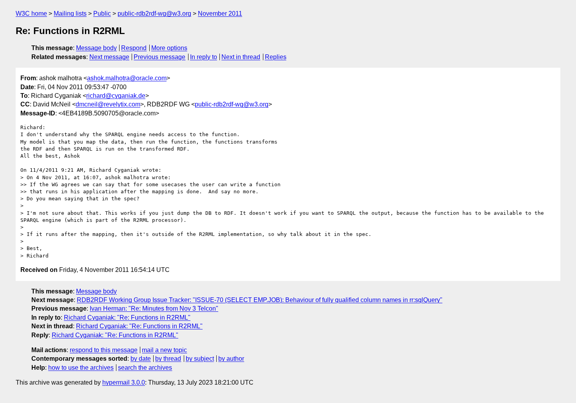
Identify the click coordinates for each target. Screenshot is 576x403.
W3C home (31, 13)
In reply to (203, 57)
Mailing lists (70, 13)
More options (169, 48)
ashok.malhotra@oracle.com (127, 78)
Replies (275, 57)
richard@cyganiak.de (115, 95)
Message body (96, 48)
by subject (200, 358)
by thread (168, 358)
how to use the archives (81, 367)
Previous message (159, 57)
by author (231, 358)
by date (140, 358)
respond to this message (104, 350)
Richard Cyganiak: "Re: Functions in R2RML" (127, 317)
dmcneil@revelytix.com (108, 104)
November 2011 (220, 13)
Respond (134, 48)
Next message (109, 57)
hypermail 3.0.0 (123, 382)
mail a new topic (164, 350)
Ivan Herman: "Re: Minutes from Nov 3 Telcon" (154, 308)
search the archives (145, 367)
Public (102, 13)
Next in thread (240, 57)
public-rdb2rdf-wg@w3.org (154, 13)
